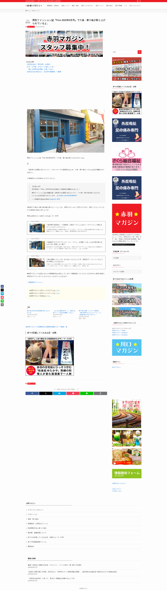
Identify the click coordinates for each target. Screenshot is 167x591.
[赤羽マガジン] (34, 6)
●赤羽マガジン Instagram (120, 332)
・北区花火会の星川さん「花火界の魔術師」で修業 (43, 72)
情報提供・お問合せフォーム (38, 523)
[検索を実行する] (139, 52)
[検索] (140, 1)
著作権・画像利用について (37, 533)
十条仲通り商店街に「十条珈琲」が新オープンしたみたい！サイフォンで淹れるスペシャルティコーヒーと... (74, 226)
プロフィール (32, 514)
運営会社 (31, 546)
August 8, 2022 (55, 199)
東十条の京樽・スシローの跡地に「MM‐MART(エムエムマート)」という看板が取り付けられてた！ (90, 312)
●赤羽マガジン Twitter (118, 330)
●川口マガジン (116, 367)
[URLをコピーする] (100, 393)
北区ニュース (31, 26)
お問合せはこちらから (119, 483)
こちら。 (58, 290)
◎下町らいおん (117, 491)
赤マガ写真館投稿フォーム (37, 542)
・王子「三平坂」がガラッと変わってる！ (40, 67)
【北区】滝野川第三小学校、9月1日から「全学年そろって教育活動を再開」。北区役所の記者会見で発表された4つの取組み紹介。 (73, 573)
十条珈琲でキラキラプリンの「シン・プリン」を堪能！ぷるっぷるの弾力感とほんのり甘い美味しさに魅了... (74, 243)
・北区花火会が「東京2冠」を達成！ (38, 64)
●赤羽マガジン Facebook (119, 335)
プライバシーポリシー (35, 510)
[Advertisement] (66, 89)
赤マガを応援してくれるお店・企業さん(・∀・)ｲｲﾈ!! (46, 537)
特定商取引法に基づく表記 (37, 528)
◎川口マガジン (117, 489)
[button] (32, 393)
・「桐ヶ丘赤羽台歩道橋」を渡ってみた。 (40, 69)
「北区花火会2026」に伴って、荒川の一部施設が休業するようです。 (52, 579)
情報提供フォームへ (36, 282)
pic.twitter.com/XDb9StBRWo (67, 195)
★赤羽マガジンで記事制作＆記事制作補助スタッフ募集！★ (46, 327)
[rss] (137, 1)
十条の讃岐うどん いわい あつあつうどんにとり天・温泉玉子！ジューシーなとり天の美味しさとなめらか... (74, 260)
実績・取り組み (33, 519)
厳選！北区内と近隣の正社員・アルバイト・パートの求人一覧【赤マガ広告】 (55, 566)
